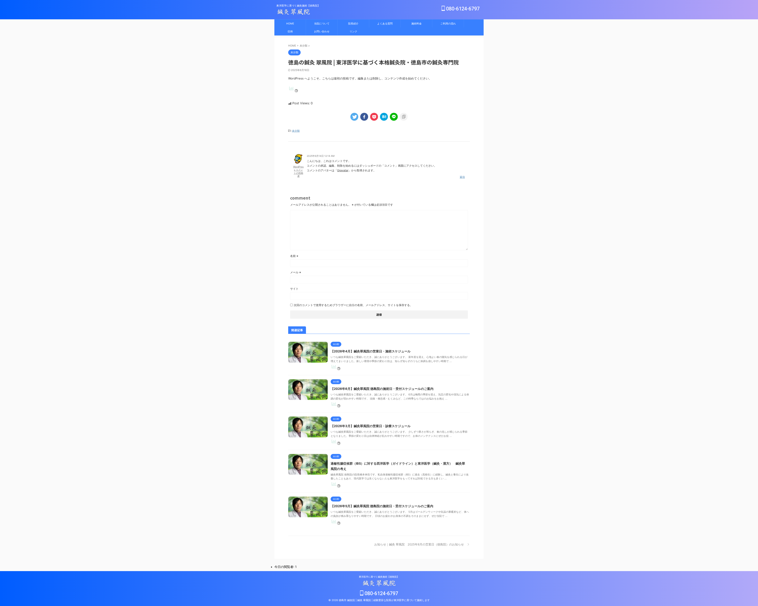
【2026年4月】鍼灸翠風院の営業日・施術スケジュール (371, 351)
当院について (321, 23)
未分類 (296, 130)
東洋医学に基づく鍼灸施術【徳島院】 (379, 576)
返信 (462, 176)
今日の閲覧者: (284, 567)
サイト (294, 288)
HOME (290, 23)
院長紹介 (353, 23)
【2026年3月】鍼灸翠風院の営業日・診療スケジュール (371, 426)
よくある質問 (385, 23)
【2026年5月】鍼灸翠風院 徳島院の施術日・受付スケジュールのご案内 (382, 506)
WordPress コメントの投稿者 (298, 171)
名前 (294, 256)
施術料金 (416, 23)
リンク (353, 31)
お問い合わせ (321, 31)
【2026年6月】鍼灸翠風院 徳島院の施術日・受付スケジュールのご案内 (382, 389)
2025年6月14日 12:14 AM (321, 155)
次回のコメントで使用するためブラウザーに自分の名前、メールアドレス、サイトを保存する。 (353, 305)
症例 (290, 31)
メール (295, 272)
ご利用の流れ (448, 23)
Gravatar (342, 170)
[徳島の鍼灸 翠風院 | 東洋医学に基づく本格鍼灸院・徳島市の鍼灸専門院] (384, 117)
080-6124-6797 (462, 9)
